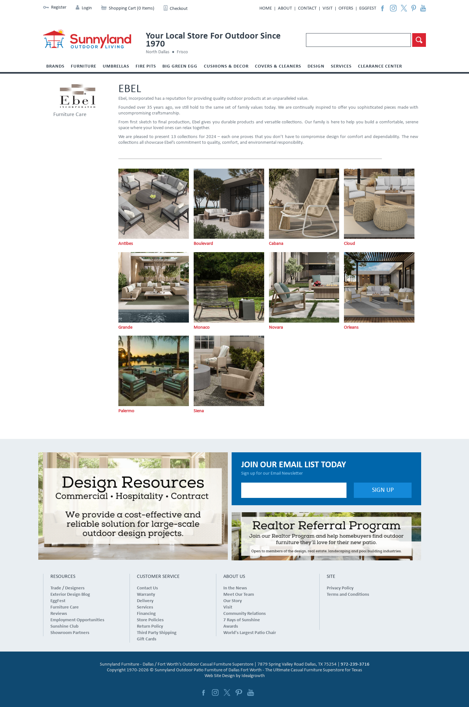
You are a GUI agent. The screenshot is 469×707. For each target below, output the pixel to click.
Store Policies (150, 620)
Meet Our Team (238, 594)
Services (341, 66)
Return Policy (150, 626)
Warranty (146, 594)
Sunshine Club (64, 626)
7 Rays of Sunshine (241, 620)
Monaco (202, 327)
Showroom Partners (69, 632)
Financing (146, 613)
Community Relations (244, 613)
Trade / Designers (67, 588)
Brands (55, 66)
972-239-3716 (355, 664)
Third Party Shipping (156, 632)
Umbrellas (116, 66)
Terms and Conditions (348, 594)
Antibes (125, 243)
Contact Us (147, 588)
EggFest (367, 8)
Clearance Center (380, 66)
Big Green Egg (179, 66)
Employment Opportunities (77, 620)
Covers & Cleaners (278, 66)
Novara (276, 327)
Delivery (145, 601)
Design (316, 66)
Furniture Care (69, 115)
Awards (230, 626)
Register (58, 7)
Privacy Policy (340, 588)
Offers (346, 8)
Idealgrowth (253, 676)
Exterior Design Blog (70, 594)
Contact (307, 8)
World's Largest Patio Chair (249, 632)
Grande (125, 327)
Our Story (232, 601)
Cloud (349, 243)
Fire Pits (146, 66)
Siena (199, 411)
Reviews (58, 613)
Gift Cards (146, 639)
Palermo (126, 411)
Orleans (351, 327)
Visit (327, 8)
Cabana (276, 243)
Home (265, 8)
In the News (235, 588)
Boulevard (203, 243)
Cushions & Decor (226, 66)
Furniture (83, 66)
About (285, 8)
